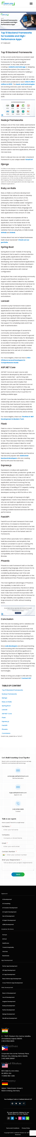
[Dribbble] (20, 1118)
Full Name (6, 826)
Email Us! (29, 159)
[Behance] (23, 1118)
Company (6, 835)
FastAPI (4, 725)
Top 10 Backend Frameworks (12, 690)
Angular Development (8, 1001)
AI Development (7, 899)
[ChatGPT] (12, 1103)
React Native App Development (11, 978)
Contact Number (9, 852)
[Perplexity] (20, 1103)
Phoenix (5, 729)
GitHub (3, 232)
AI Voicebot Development (10, 908)
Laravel (4, 710)
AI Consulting (6, 903)
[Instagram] (8, 1118)
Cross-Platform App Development (12, 983)
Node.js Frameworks (12, 120)
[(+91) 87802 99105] (18, 803)
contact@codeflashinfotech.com (18, 776)
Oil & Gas (5, 951)
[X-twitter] (16, 1118)
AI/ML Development (8, 924)
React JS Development (9, 993)
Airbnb (12, 232)
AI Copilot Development (9, 912)
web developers (11, 646)
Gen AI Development (8, 916)
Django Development (8, 1014)
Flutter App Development (9, 966)
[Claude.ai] (16, 1103)
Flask (4, 718)
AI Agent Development (9, 920)
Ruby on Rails (7, 702)
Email (4, 843)
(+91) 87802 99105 (18, 809)
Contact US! (26, 678)
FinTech (4, 935)
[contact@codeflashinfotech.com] (18, 770)
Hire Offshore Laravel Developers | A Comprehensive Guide (15, 360)
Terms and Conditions (12, 1128)
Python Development (8, 1010)
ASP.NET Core (7, 714)
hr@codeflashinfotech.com (18, 793)
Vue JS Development (8, 997)
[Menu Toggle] (31, 3)
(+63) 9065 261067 (8, 1058)
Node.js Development (8, 1005)
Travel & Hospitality (8, 947)
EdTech (4, 939)
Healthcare (5, 943)
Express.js (5, 721)
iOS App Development (8, 970)
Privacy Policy (26, 1128)
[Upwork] (27, 1118)
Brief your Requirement (11, 860)
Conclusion (6, 733)
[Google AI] (23, 1103)
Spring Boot (6, 706)
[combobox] (4, 855)
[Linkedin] (12, 1118)
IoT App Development (8, 974)
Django (5, 164)
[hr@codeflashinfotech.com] (18, 787)
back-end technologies (25, 84)
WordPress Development (9, 1018)
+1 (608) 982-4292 (8, 1076)
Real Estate (5, 955)
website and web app (17, 67)
